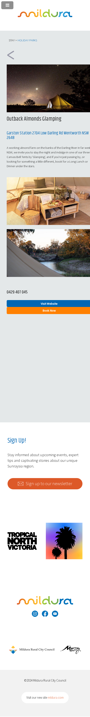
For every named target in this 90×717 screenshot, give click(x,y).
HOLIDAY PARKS (27, 40)
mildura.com (56, 697)
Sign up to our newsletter (49, 483)
